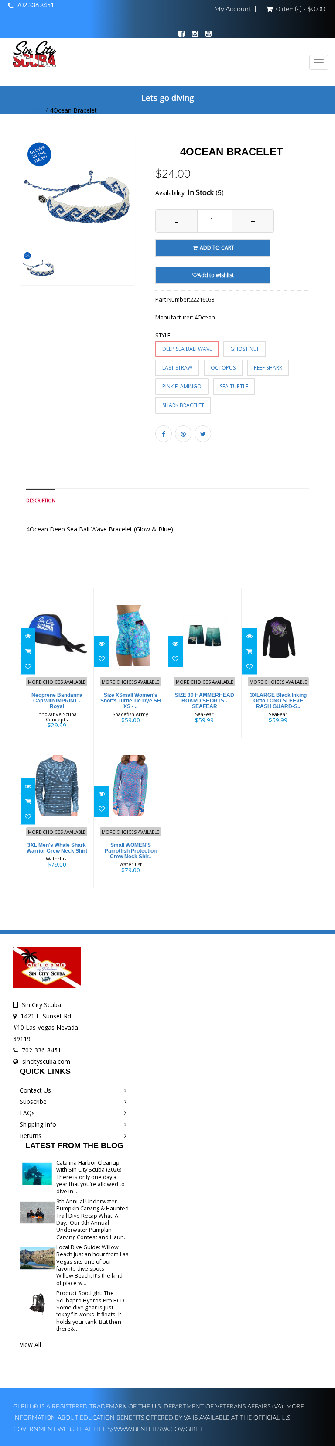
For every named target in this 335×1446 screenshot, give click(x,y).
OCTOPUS (223, 367)
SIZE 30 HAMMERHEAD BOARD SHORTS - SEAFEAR (204, 700)
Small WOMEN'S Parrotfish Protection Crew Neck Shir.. (131, 851)
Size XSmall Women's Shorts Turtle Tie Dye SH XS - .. (130, 700)
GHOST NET (244, 349)
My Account (232, 9)
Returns (30, 1135)
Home (35, 110)
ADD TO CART (216, 247)
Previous (26, 221)
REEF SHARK (268, 367)
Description (40, 500)
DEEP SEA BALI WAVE (187, 349)
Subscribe (33, 1101)
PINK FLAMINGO (182, 386)
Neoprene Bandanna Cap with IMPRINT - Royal (56, 700)
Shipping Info (38, 1124)
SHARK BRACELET (183, 405)
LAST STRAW (177, 367)
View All (30, 1344)
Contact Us (35, 1090)
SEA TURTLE (234, 386)
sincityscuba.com (46, 1061)
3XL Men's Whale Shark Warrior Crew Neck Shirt (57, 848)
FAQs (27, 1113)
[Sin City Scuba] (35, 56)
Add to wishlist (216, 275)
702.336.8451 (35, 6)
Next (130, 221)
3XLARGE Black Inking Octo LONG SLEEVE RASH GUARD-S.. (278, 700)
